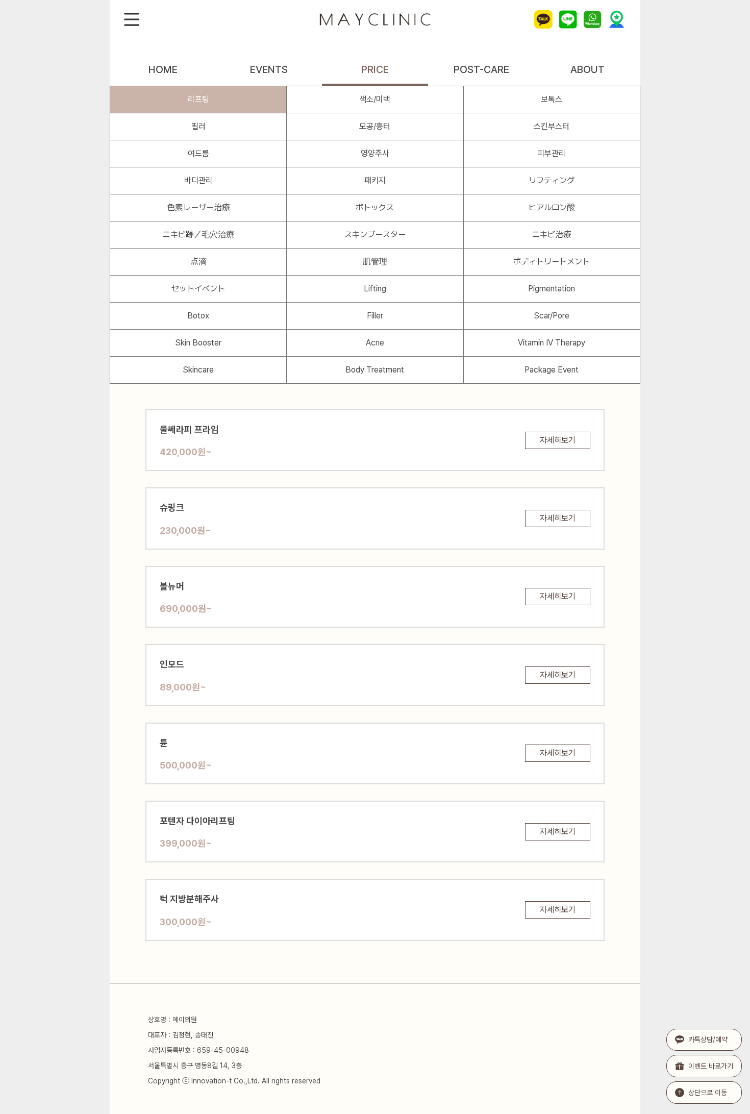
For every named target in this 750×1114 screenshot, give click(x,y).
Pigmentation (551, 288)
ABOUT (587, 69)
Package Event (551, 370)
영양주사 (375, 153)
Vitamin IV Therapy (551, 343)
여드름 (198, 153)
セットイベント (198, 288)
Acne (375, 343)
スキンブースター (375, 234)
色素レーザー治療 (198, 207)
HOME (163, 69)
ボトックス (375, 207)
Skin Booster (198, 343)
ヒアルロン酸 (552, 207)
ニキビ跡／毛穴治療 (198, 234)
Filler (375, 315)
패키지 (375, 180)
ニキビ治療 (551, 234)
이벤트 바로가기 (710, 1066)
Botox (198, 315)
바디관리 (198, 180)
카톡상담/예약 (708, 1039)
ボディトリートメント (551, 261)
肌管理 (375, 261)
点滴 (198, 261)
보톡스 (551, 99)
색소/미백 (374, 99)
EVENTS (269, 69)
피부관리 (551, 153)
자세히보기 (558, 440)
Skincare (198, 370)
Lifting (375, 288)
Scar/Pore (551, 315)
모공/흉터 (374, 126)
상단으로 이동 (707, 1092)
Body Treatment (374, 370)
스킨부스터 (551, 126)
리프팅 (198, 99)
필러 (198, 126)
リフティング (551, 180)
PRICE (375, 69)
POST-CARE (481, 69)
